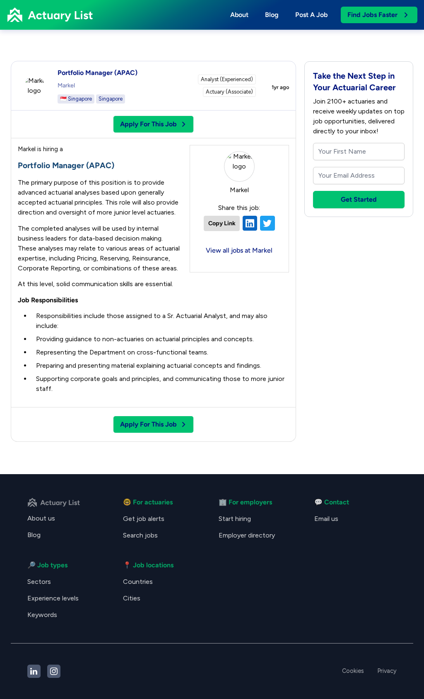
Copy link (222, 223)
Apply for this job (148, 124)
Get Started (359, 199)
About (239, 15)
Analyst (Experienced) (227, 79)
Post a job (311, 15)
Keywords (42, 615)
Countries (138, 582)
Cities (131, 598)
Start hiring (235, 519)
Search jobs (140, 535)
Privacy (387, 671)
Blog (272, 15)
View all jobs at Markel (239, 250)
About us (41, 518)
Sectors (39, 582)
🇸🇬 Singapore (76, 99)
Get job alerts (143, 519)
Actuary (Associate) (229, 92)
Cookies (353, 671)
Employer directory (247, 535)
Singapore (111, 99)
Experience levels (53, 598)
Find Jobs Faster (372, 15)
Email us (326, 519)
